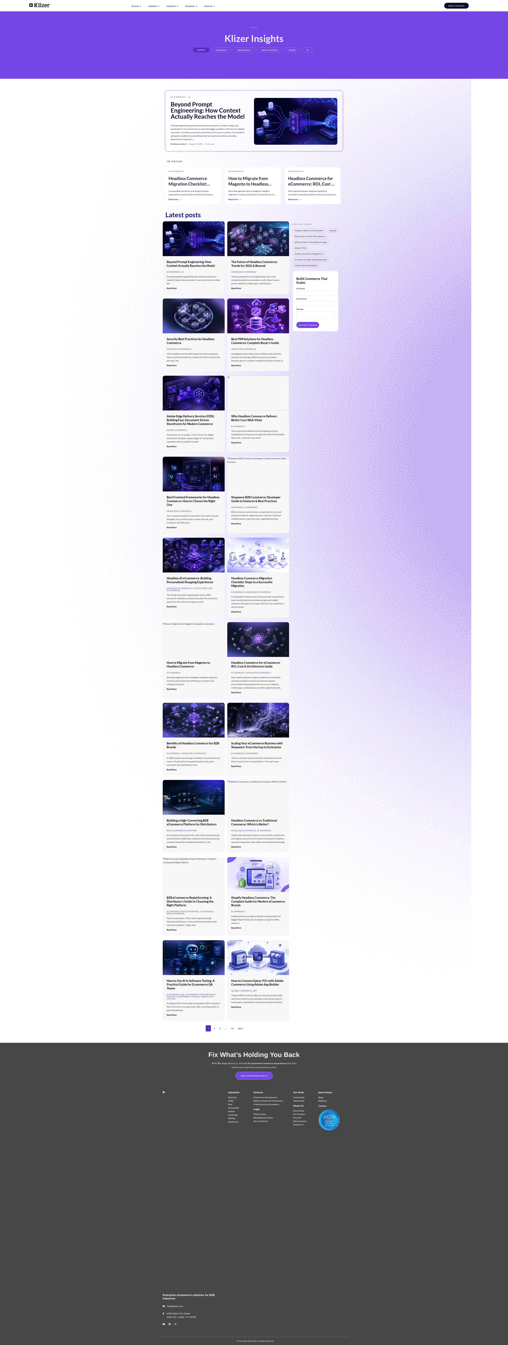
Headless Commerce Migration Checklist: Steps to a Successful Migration (251, 582)
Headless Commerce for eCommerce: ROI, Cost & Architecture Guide (255, 664)
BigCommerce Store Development (310, 236)
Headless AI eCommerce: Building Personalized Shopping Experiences (190, 580)
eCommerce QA (175, 994)
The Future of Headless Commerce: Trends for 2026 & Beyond (254, 263)
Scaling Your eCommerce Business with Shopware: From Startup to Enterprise (257, 745)
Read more (173, 199)
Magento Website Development (309, 230)
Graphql (332, 230)
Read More (172, 288)
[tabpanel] (193, 185)
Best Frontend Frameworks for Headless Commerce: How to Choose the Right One (193, 501)
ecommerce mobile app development (311, 259)
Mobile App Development (306, 265)
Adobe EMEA (300, 248)
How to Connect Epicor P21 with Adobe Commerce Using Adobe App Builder (257, 982)
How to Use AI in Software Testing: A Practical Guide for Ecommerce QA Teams (191, 984)
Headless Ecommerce (303, 171)
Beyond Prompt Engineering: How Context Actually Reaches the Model (208, 110)
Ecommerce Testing (188, 996)
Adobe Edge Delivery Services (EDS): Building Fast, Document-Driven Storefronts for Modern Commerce (191, 420)
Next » (241, 1028)
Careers (322, 1105)
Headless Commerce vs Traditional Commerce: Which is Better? (254, 822)
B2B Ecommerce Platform (246, 171)
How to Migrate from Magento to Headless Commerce (188, 664)
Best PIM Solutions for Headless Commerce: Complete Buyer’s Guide (255, 341)
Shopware (237, 507)
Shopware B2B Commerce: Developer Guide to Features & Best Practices (256, 499)
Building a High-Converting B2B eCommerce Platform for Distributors (192, 822)
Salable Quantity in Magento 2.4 (309, 254)
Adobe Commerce (177, 430)
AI (190, 97)
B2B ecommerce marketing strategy (311, 242)
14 (232, 1028)
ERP (255, 991)
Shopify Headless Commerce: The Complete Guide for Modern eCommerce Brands (258, 901)
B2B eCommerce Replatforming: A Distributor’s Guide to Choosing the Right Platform (190, 901)
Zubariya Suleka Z (180, 144)
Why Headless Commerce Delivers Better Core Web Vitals (254, 418)
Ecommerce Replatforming (183, 911)
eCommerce (179, 97)
